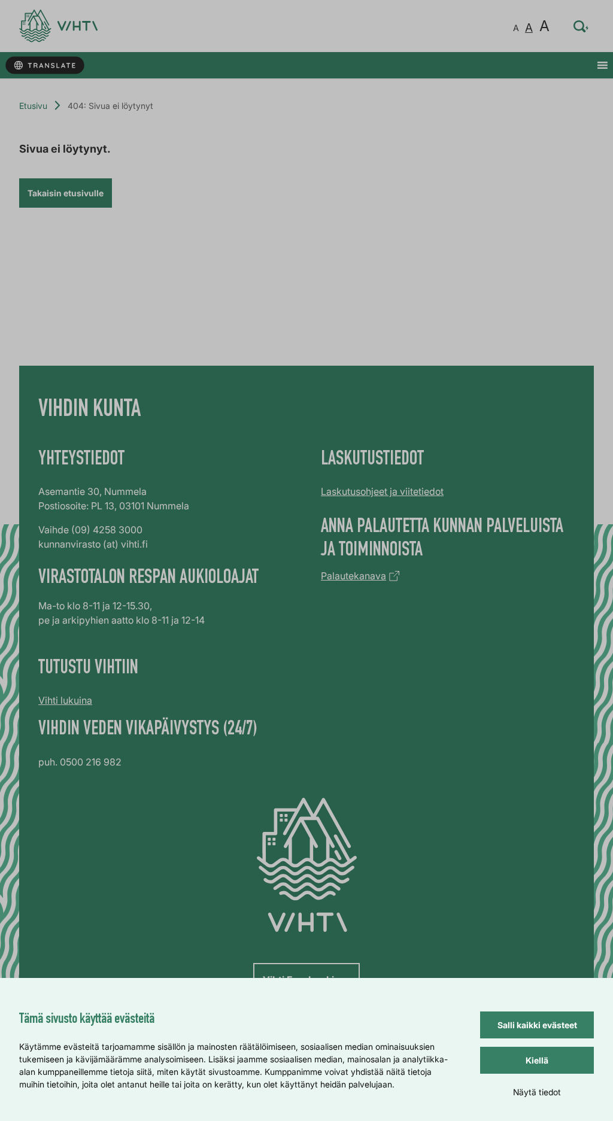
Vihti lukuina (65, 700)
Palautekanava (353, 576)
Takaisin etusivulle (66, 193)
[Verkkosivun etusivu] (58, 26)
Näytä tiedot (537, 1092)
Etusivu (33, 106)
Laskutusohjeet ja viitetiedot (382, 491)
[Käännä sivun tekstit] (44, 65)
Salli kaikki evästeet (537, 1025)
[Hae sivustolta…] (581, 26)
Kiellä (537, 1060)
